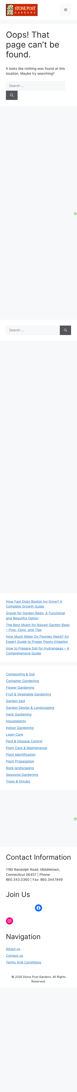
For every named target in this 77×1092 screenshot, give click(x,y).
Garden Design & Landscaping (30, 708)
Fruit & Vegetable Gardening (28, 694)
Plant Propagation (20, 761)
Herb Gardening (18, 714)
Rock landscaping (20, 768)
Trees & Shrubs (18, 781)
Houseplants (16, 721)
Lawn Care (14, 734)
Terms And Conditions (23, 962)
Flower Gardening (20, 688)
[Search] (12, 95)
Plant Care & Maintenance (26, 748)
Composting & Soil (20, 674)
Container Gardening (22, 681)
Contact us (14, 956)
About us (13, 949)
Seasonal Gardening (22, 775)
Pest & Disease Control (24, 741)
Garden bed (15, 701)
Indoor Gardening (20, 728)
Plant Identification (21, 755)
